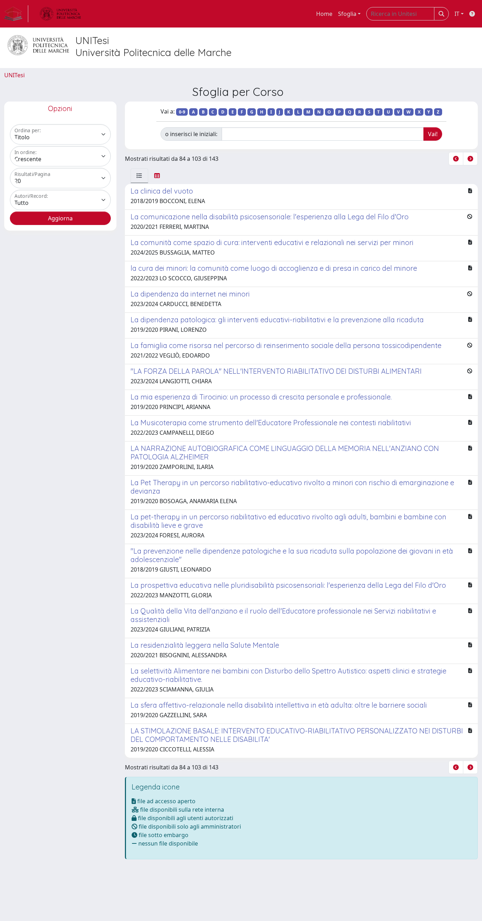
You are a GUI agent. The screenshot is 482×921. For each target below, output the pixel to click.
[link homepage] (16, 13)
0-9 (182, 112)
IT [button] (456, 14)
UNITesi (14, 75)
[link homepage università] (60, 13)
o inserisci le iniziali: (191, 134)
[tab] (139, 175)
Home (324, 14)
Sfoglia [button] (347, 14)
